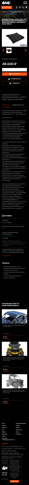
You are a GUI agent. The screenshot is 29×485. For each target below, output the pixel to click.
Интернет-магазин (17, 11)
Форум (4, 425)
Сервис (18, 425)
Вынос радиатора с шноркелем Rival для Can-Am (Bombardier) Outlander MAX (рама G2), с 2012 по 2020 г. (14, 359)
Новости (4, 427)
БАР (3, 429)
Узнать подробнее (14, 471)
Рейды (3, 432)
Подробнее (6, 255)
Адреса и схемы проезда (9, 450)
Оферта (4, 436)
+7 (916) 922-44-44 (19, 448)
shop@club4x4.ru (7, 462)
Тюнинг (18, 427)
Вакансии (4, 434)
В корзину (6, 338)
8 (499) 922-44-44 (16, 446)
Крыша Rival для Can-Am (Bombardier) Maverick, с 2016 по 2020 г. (14, 326)
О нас (3, 423)
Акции (17, 432)
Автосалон (19, 429)
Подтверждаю (14, 481)
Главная (4, 11)
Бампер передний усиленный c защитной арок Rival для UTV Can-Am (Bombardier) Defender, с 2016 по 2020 (14, 391)
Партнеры (18, 434)
